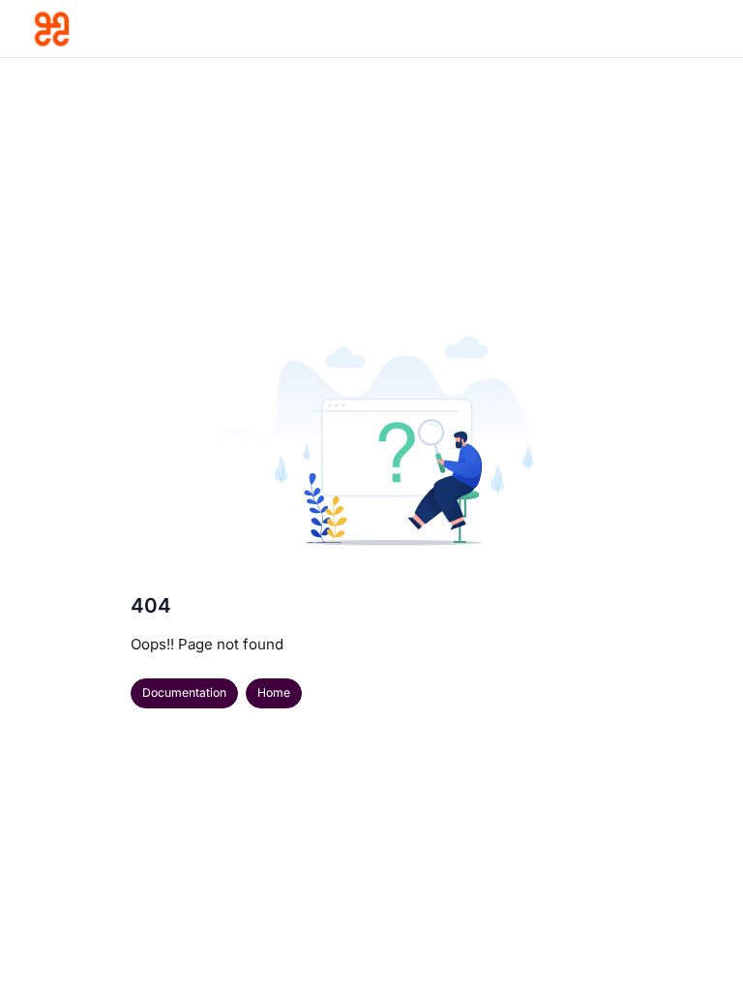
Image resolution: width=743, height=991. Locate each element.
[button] (699, 942)
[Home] (122, 29)
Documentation (184, 692)
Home (273, 692)
